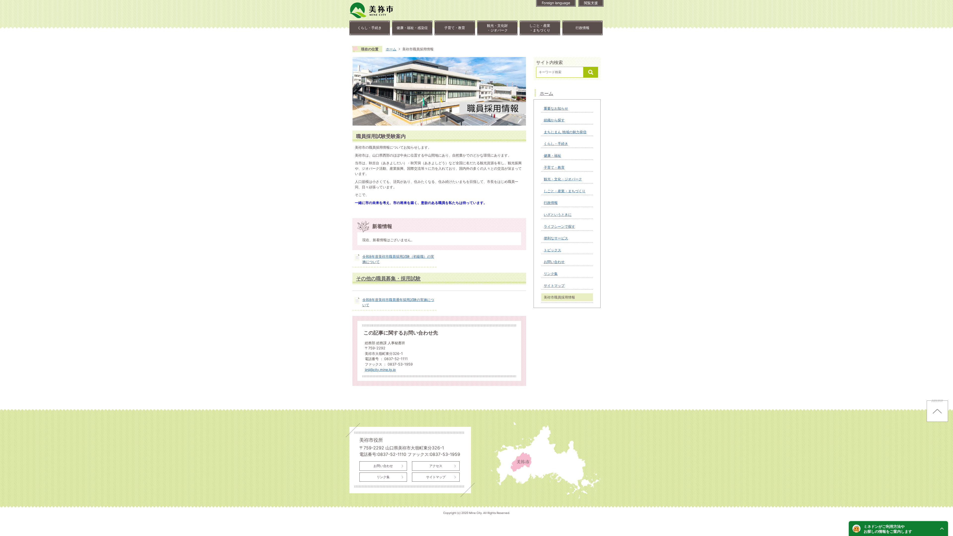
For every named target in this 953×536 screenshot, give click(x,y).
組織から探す (554, 120)
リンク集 (551, 273)
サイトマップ (554, 285)
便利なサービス (556, 238)
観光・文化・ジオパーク (563, 179)
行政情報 (582, 28)
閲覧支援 (591, 3)
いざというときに (558, 214)
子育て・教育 (454, 28)
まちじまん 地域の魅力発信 (565, 132)
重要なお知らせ (556, 108)
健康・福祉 (552, 155)
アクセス (435, 466)
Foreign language (556, 3)
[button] (898, 528)
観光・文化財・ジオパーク (497, 27)
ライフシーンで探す (559, 226)
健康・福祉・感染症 (412, 28)
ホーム (391, 49)
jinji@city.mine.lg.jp (380, 370)
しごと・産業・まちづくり (539, 27)
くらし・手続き (369, 28)
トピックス (552, 250)
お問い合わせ (554, 262)
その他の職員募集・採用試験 (388, 278)
